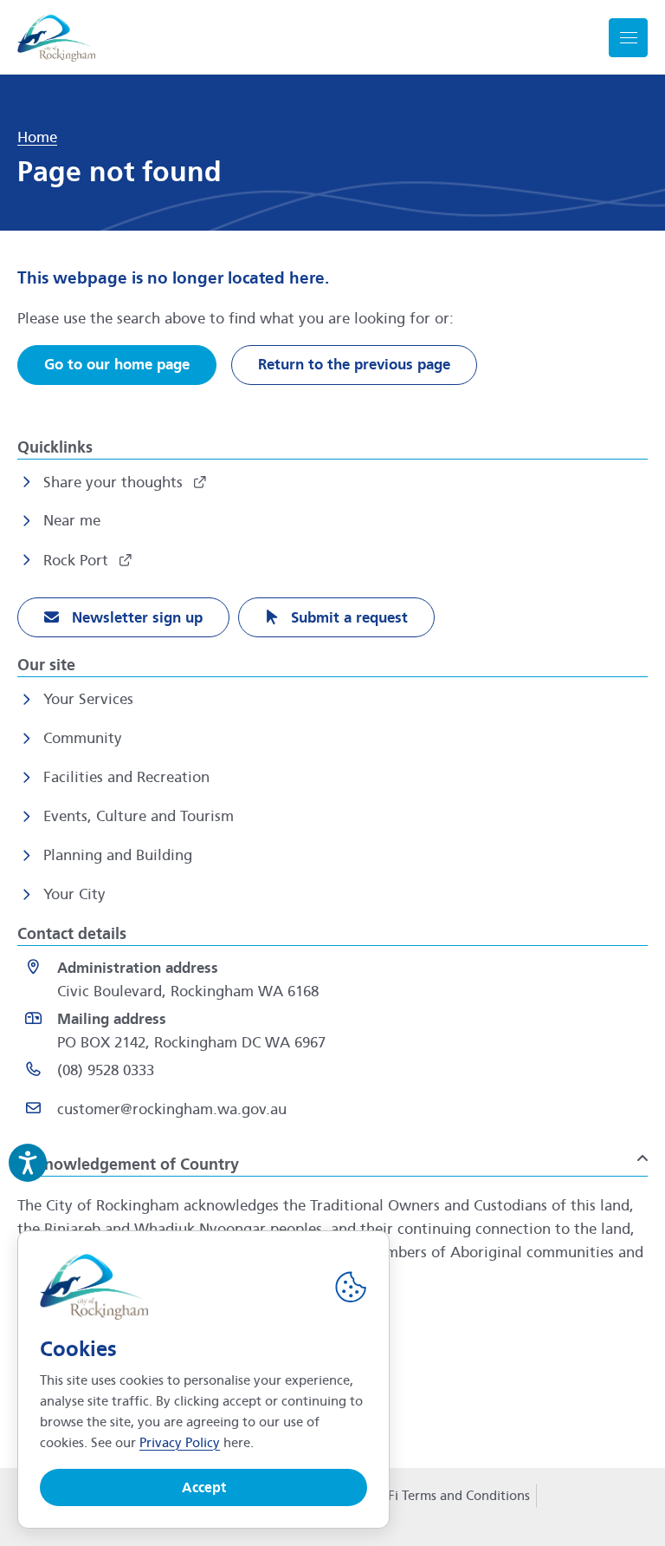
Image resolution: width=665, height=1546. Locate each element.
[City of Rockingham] (56, 38)
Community (82, 738)
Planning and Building (117, 855)
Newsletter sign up (135, 618)
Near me (71, 521)
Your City (74, 894)
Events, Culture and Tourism (138, 816)
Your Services (88, 699)
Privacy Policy (179, 1443)
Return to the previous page (354, 365)
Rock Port (78, 560)
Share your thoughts (115, 482)
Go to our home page (117, 365)
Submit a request (347, 618)
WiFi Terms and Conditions (450, 1496)
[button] (332, 1157)
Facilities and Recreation (126, 777)
